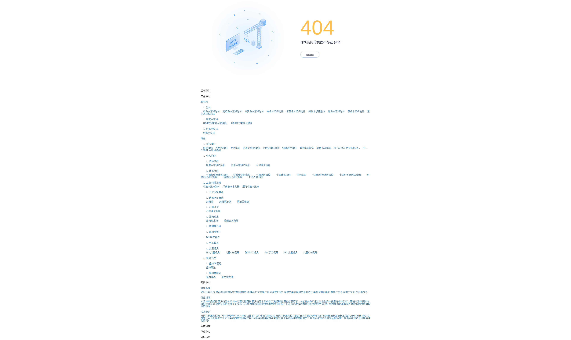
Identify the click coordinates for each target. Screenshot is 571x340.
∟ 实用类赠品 (211, 273)
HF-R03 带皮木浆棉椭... (214, 123)
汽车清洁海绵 (210, 211)
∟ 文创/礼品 (208, 258)
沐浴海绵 (298, 175)
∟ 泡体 (206, 107)
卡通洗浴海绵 (253, 177)
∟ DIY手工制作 (210, 237)
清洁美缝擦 (240, 201)
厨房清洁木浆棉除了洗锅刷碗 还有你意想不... (275, 301)
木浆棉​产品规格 (209, 301)
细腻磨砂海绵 (288, 148)
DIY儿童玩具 (210, 252)
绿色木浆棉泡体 (315, 111)
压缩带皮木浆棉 (249, 186)
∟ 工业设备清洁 (212, 192)
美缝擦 (207, 201)
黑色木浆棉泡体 (335, 111)
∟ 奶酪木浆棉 (209, 129)
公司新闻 (205, 288)
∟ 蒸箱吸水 (210, 216)
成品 (203, 138)
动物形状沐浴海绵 (230, 177)
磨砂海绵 (207, 148)
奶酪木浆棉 (208, 133)
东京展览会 (361, 292)
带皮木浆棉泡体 (210, 186)
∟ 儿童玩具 (210, 248)
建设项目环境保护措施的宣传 (231, 292)
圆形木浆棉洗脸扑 (238, 165)
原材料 (204, 102)
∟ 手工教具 (210, 243)
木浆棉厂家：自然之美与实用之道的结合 (291, 292)
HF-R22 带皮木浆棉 (240, 123)
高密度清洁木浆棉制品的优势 (306, 304)
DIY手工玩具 (268, 252)
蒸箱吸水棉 (209, 220)
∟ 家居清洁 (208, 144)
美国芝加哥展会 (321, 292)
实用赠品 (208, 277)
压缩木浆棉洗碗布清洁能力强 (267, 318)
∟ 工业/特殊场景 (211, 182)
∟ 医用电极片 (211, 231)
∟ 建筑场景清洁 (212, 197)
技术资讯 (205, 312)
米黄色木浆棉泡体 (294, 111)
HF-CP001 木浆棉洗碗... (346, 148)
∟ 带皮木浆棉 (209, 119)
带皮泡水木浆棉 (229, 186)
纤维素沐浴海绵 (239, 175)
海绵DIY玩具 (249, 252)
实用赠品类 (224, 277)
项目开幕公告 (208, 292)
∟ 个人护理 (208, 156)
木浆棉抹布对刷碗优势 (239, 318)
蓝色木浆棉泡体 (210, 111)
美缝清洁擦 (222, 201)
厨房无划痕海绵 (250, 148)
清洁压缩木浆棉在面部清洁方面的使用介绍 (298, 316)
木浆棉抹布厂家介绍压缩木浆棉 (258, 316)
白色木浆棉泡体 (273, 111)
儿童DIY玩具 (229, 252)
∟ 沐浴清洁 (210, 171)
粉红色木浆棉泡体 (231, 111)
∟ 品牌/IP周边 (211, 263)
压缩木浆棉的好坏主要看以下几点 (231, 304)
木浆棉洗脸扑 (260, 165)
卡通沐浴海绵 (260, 175)
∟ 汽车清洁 (210, 207)
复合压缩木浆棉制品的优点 (336, 304)
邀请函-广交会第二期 (258, 292)
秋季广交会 (349, 292)
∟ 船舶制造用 (211, 226)
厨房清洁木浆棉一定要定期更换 (234, 301)
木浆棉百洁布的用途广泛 (296, 318)
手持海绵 (234, 148)
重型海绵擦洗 (305, 148)
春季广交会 (336, 292)
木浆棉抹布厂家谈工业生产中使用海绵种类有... (324, 301)
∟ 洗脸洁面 (210, 161)
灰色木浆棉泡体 (354, 111)
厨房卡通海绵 (322, 148)
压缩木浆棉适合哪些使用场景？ (326, 318)
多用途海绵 (220, 148)
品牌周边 (208, 267)
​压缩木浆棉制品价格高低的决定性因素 (341, 316)
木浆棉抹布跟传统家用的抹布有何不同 (270, 304)
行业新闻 (205, 297)
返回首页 (310, 54)
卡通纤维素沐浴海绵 (214, 175)
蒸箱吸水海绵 (228, 220)
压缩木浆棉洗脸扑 (213, 165)
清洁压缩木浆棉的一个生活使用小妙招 (221, 316)
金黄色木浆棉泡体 (253, 111)
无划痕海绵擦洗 (269, 148)
